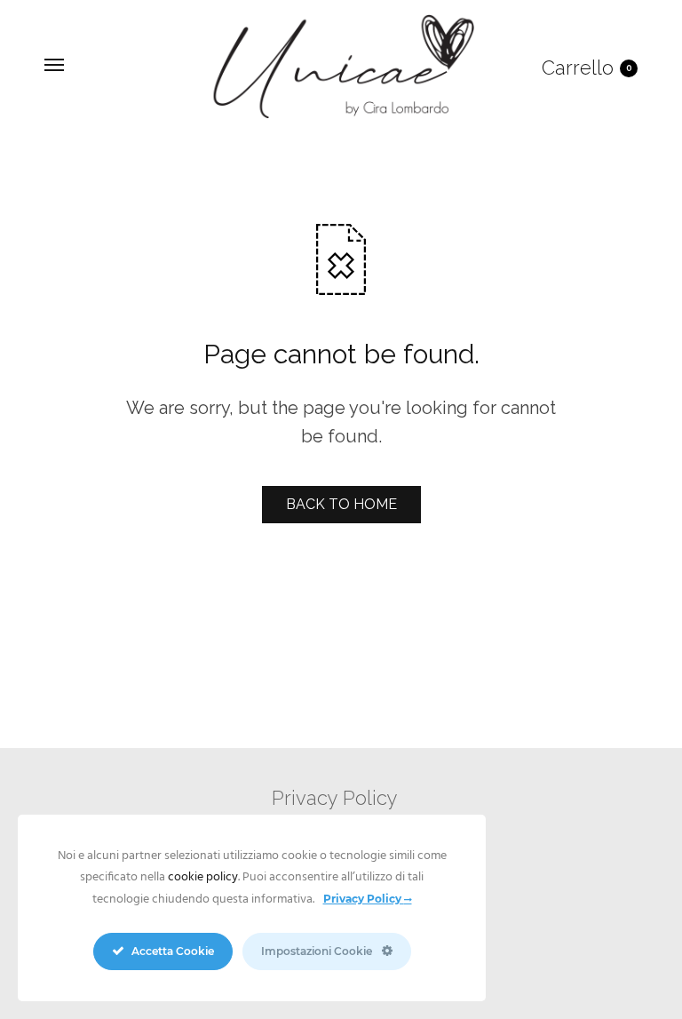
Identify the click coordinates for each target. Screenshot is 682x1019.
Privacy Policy (335, 798)
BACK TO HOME (341, 504)
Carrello (587, 67)
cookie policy (203, 877)
